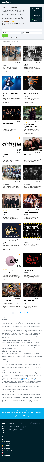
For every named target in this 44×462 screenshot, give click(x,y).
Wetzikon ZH (32, 379)
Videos (12, 37)
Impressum (11, 423)
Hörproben (5, 37)
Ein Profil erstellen (22, 415)
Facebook (40, 460)
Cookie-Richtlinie (12, 422)
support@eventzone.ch (35, 422)
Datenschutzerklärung (13, 430)
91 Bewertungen (14, 23)
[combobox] (33, 33)
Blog (3, 436)
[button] (22, 30)
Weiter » (29, 312)
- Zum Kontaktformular (35, 423)
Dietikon (25, 379)
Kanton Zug (27, 378)
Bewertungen (19, 37)
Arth (22, 379)
